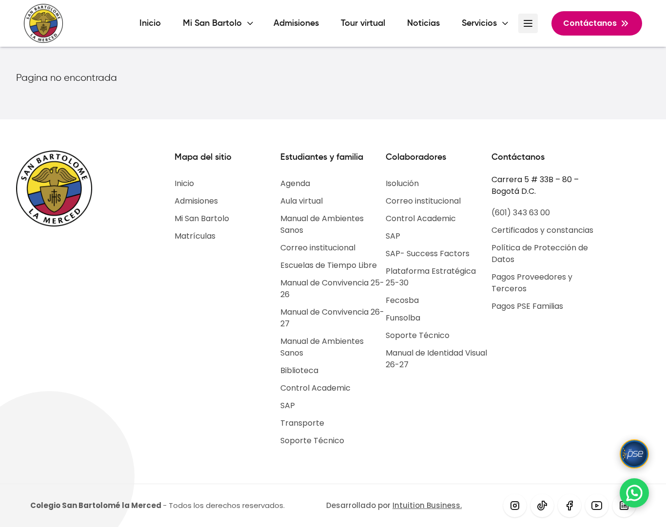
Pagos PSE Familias (527, 306)
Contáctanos (590, 23)
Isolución (402, 183)
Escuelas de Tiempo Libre (328, 265)
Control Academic (315, 388)
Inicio (150, 23)
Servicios (479, 23)
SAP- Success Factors (428, 253)
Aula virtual (301, 201)
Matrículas (195, 236)
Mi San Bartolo (212, 23)
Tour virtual (363, 23)
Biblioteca (299, 370)
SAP (287, 405)
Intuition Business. (427, 505)
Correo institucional (317, 247)
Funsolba (403, 317)
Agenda (295, 183)
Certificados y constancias (542, 230)
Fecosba (402, 300)
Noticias (423, 23)
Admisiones (296, 23)
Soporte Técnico (312, 440)
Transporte (302, 423)
